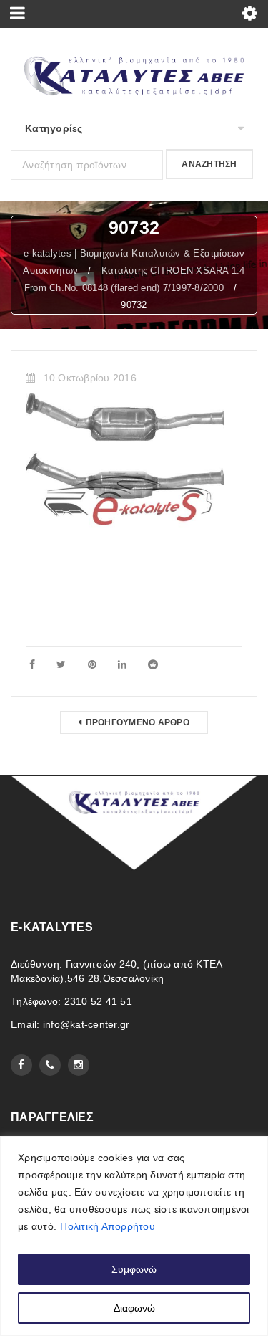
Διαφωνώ (134, 1308)
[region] (134, 1236)
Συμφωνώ (134, 1269)
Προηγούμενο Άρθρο (137, 722)
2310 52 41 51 (98, 1001)
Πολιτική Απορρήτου (107, 1226)
